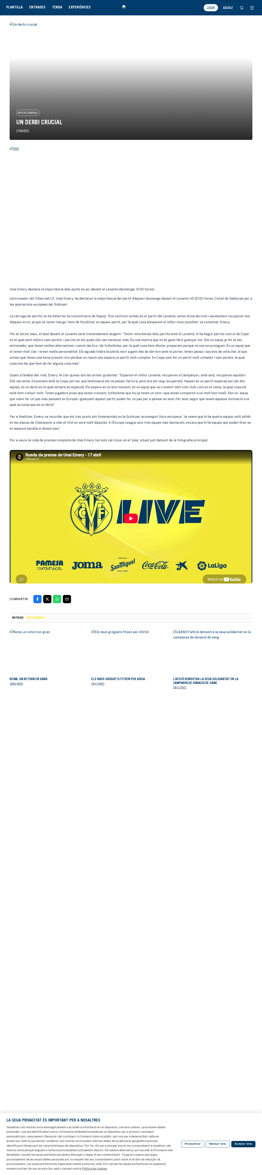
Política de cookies (94, 1168)
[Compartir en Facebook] (37, 599)
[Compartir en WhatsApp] (57, 599)
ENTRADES (37, 7)
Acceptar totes (243, 1144)
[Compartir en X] (47, 599)
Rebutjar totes (217, 1144)
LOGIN (211, 7)
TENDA (57, 7)
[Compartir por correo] (67, 599)
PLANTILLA (14, 7)
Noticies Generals (28, 113)
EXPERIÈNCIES (80, 7)
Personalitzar (193, 1144)
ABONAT (228, 7)
